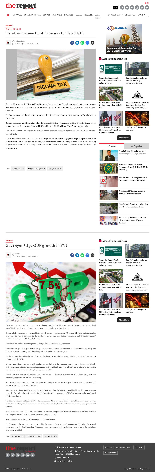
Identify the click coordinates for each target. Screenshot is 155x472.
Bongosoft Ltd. (144, 469)
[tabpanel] (124, 187)
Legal (79, 15)
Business (68, 15)
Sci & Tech (97, 16)
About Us (108, 447)
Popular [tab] (137, 146)
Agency (17, 253)
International (32, 15)
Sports (46, 15)
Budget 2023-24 (55, 168)
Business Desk (19, 41)
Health (89, 15)
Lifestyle (130, 15)
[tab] (111, 146)
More (140, 15)
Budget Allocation (34, 436)
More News (124, 137)
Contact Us (139, 447)
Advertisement (110, 452)
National (17, 15)
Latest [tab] (112, 146)
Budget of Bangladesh (36, 168)
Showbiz (57, 15)
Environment (115, 15)
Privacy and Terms (123, 447)
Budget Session (18, 168)
